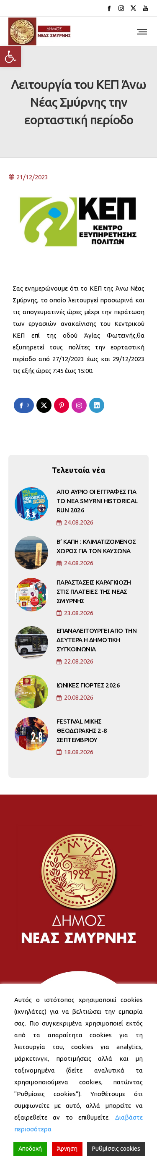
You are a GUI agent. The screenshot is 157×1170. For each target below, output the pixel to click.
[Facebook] (109, 8)
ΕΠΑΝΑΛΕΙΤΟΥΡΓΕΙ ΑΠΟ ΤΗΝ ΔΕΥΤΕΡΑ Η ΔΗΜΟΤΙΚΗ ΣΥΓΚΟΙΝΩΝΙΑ (96, 640)
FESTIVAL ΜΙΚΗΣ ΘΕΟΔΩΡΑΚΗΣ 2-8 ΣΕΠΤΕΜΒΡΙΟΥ (82, 730)
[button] (10, 56)
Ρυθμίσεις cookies (116, 1148)
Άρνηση (67, 1148)
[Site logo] (39, 31)
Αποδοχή (30, 1148)
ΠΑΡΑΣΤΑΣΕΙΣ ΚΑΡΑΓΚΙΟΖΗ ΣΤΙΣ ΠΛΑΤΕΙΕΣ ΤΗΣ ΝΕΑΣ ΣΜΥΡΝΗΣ (94, 591)
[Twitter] (133, 8)
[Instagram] (121, 8)
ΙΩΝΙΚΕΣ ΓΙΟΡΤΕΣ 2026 (88, 685)
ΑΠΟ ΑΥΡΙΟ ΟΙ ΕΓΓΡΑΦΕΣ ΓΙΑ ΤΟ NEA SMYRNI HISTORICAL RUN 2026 (97, 501)
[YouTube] (145, 8)
